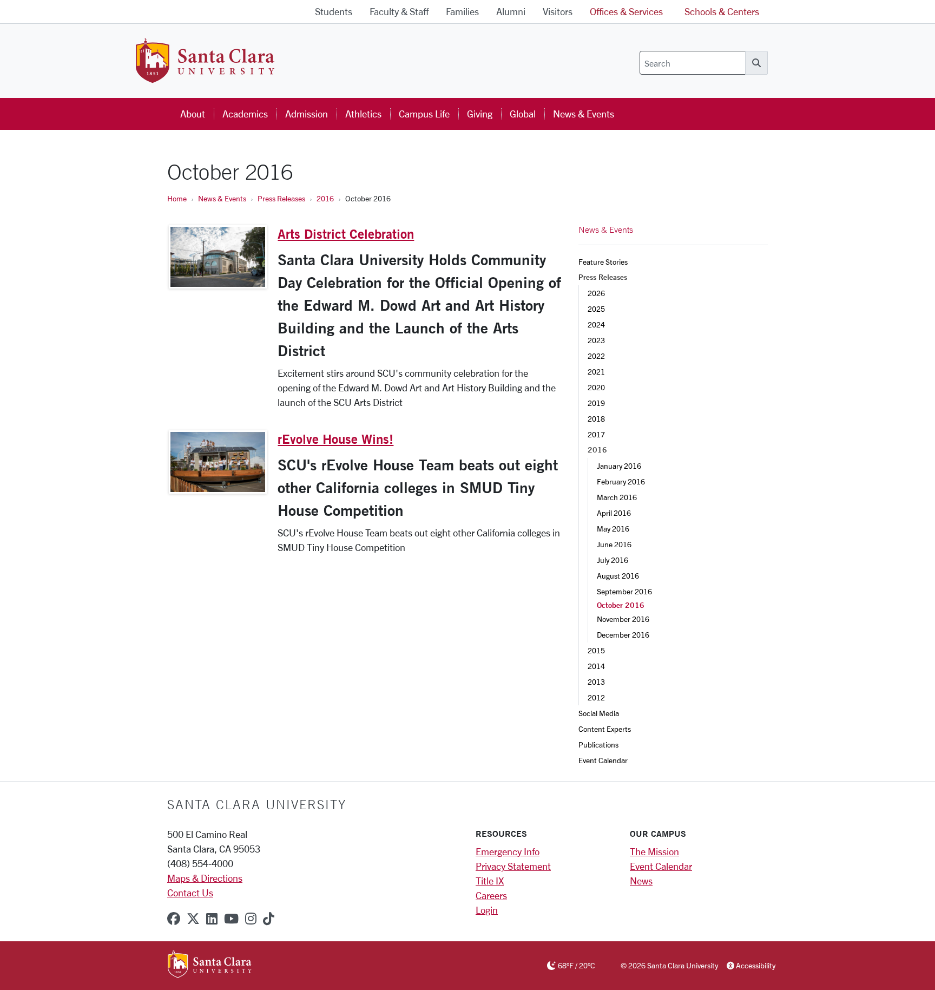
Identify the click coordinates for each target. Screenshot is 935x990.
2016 (325, 198)
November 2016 (623, 619)
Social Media (598, 713)
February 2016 (621, 481)
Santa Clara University (256, 804)
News (641, 880)
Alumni (510, 11)
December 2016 (623, 634)
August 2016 (618, 575)
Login (487, 909)
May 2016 (613, 528)
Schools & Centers (721, 11)
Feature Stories (603, 261)
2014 (596, 666)
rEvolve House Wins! (335, 439)
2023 (596, 340)
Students (333, 11)
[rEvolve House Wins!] (218, 462)
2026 (596, 293)
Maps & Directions (204, 878)
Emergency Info (507, 851)
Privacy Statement (513, 866)
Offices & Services (626, 11)
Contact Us (190, 892)
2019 (596, 403)
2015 (596, 650)
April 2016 (614, 512)
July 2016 (612, 560)
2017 (596, 434)
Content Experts (604, 728)
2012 (596, 697)
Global (523, 113)
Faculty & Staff (399, 11)
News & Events (583, 113)
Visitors (557, 11)
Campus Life (424, 113)
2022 (596, 355)
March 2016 (617, 497)
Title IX (490, 880)
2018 (596, 418)
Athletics (363, 113)
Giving (479, 113)
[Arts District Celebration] (218, 257)
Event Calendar (603, 760)
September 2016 (624, 591)
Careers (491, 895)
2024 (596, 324)
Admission (306, 113)
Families (462, 11)
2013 (596, 681)
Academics (245, 113)
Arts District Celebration (346, 234)
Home (177, 198)
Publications (598, 744)
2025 (596, 308)
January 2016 (619, 465)
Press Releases (281, 198)
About (192, 113)
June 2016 (614, 544)
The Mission (654, 851)
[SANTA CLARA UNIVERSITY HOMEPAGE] (210, 965)
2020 (596, 387)
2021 (596, 371)
